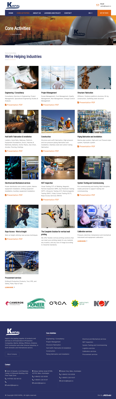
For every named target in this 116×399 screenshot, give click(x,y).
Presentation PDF (14, 105)
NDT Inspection (87, 342)
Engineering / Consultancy (55, 339)
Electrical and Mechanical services (94, 339)
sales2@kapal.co (12, 385)
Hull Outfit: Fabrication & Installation (58, 348)
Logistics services (88, 348)
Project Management (53, 342)
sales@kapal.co (105, 6)
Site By (100, 395)
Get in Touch (104, 13)
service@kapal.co (67, 381)
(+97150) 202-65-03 (13, 379)
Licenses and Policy (52, 13)
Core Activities (23, 13)
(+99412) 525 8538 (41, 376)
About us (37, 13)
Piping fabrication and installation (57, 354)
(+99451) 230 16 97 (41, 380)
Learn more (81, 241)
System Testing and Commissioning (94, 345)
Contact (68, 13)
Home (11, 13)
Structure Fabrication (53, 345)
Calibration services (84, 231)
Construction (50, 351)
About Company (12, 354)
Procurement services (13, 278)
